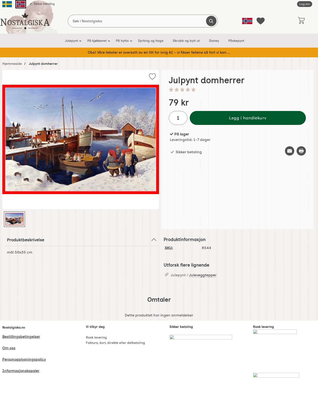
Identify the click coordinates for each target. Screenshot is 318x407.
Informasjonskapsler (20, 370)
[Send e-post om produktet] (289, 151)
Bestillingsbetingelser (21, 336)
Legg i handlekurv (248, 117)
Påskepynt (236, 41)
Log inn (304, 4)
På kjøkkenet (97, 41)
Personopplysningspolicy (24, 359)
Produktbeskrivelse (25, 239)
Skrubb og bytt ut (186, 41)
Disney (214, 41)
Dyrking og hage (150, 41)
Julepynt (71, 41)
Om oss (8, 348)
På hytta (122, 41)
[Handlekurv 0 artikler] (301, 21)
